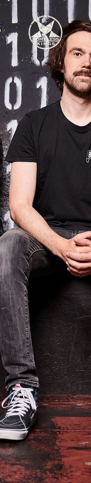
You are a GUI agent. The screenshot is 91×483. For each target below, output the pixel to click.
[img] (45, 241)
